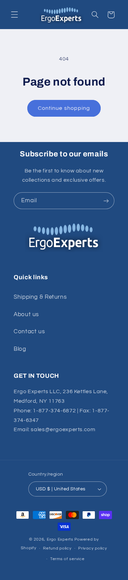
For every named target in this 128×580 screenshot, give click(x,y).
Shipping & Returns (40, 297)
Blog (20, 349)
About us (26, 314)
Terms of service (67, 559)
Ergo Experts (60, 539)
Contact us (29, 331)
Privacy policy (92, 548)
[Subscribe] (106, 200)
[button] (14, 15)
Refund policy (57, 548)
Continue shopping (64, 108)
